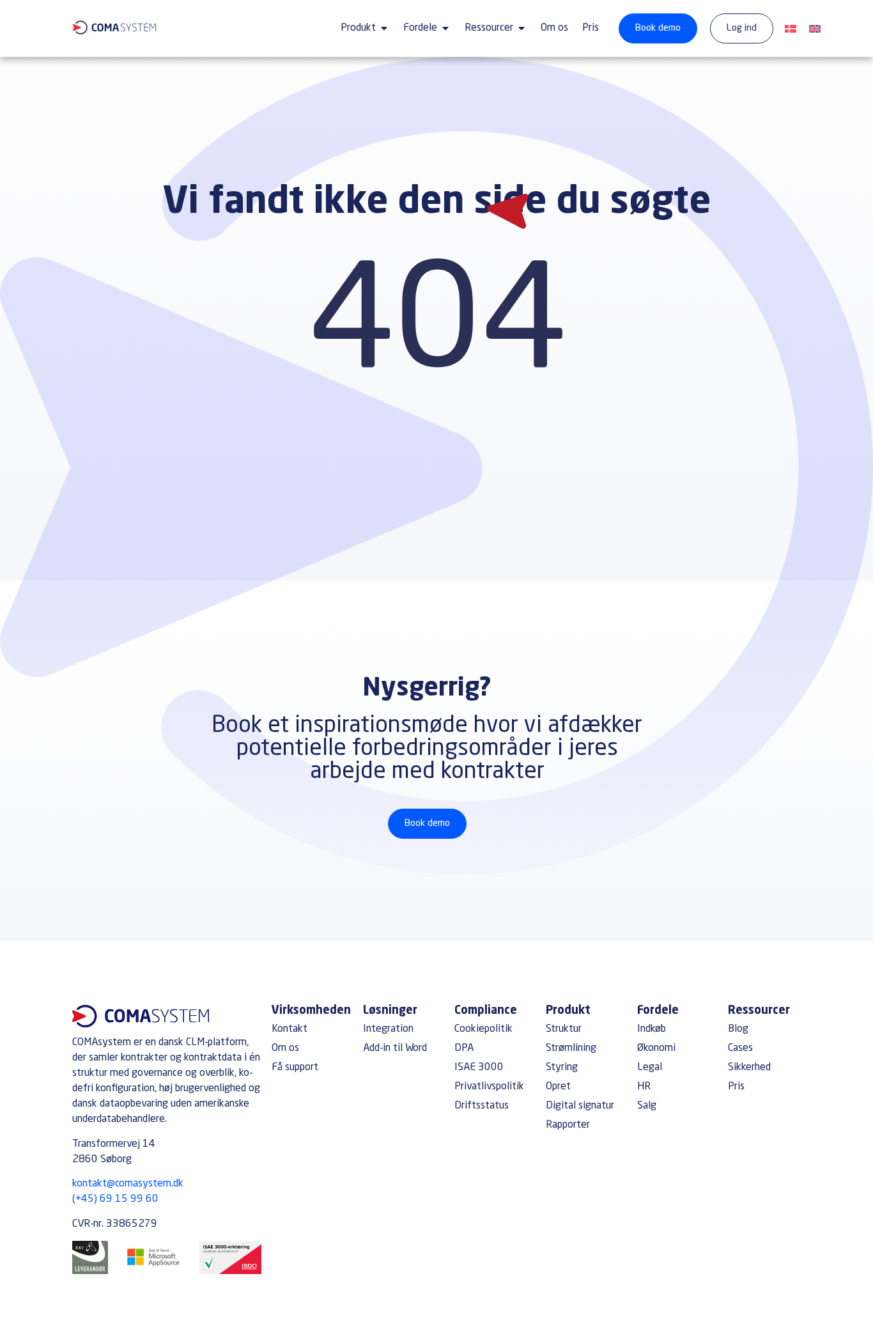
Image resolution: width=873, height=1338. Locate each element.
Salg (646, 1106)
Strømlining (571, 1048)
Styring (562, 1067)
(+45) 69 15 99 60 (115, 1199)
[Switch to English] (815, 29)
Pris (736, 1087)
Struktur (564, 1029)
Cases (740, 1048)
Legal (649, 1067)
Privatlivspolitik (489, 1087)
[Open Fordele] (445, 28)
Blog (738, 1029)
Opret (558, 1087)
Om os (285, 1048)
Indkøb (651, 1029)
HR (644, 1087)
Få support (295, 1067)
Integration (388, 1029)
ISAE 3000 (479, 1067)
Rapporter (568, 1125)
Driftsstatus (481, 1106)
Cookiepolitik (483, 1029)
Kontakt (289, 1029)
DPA (464, 1048)
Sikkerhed (749, 1067)
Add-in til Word (395, 1048)
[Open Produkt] (384, 28)
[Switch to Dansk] (790, 29)
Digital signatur (580, 1106)
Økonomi (656, 1048)
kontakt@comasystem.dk (127, 1184)
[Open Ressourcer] (521, 28)
